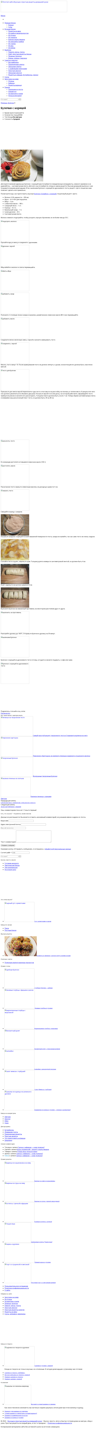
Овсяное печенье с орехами (41, 796)
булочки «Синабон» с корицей (45, 194)
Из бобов (11, 48)
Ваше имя (4, 821)
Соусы (7, 77)
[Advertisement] (48, 135)
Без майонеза (13, 62)
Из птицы (12, 35)
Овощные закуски (15, 73)
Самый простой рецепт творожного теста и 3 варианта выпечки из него (60, 736)
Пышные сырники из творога (14, 1377)
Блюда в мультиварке (16, 39)
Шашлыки (8, 1140)
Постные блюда (10, 930)
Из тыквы (12, 44)
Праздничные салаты (16, 64)
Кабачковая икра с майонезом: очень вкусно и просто (18, 803)
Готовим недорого (12, 863)
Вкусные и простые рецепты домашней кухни (25, 1421)
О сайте (7, 1290)
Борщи (11, 25)
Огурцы (11, 81)
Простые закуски (14, 71)
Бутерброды (9, 1130)
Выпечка (8, 50)
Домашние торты (11, 1132)
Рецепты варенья (15, 85)
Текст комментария (8, 842)
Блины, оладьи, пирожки (17, 58)
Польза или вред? (15, 96)
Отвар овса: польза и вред (27, 1151)
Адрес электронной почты (10, 824)
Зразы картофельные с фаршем (11, 807)
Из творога (12, 37)
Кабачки (11, 83)
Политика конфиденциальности (17, 1288)
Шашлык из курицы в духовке (14, 1417)
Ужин (7, 1123)
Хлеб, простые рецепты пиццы (19, 54)
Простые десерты (11, 1136)
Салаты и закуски (11, 60)
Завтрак (4, 799)
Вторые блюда (10, 29)
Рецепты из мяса (14, 31)
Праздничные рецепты (13, 1134)
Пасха (7, 928)
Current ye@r (6, 853)
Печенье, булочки (15, 56)
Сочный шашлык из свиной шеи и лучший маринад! (21, 1413)
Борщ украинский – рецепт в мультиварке (33, 1149)
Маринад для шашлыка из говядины (16, 1411)
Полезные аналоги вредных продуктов (19, 963)
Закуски (7, 1119)
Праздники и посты (15, 89)
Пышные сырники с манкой (13, 1379)
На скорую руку (10, 870)
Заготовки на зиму (12, 79)
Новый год (12, 91)
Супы (10, 27)
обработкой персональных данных (58, 849)
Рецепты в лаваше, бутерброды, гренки (23, 75)
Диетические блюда (12, 865)
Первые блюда (10, 23)
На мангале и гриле (15, 94)
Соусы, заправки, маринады (15, 1314)
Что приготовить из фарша (15, 1138)
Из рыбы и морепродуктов (18, 33)
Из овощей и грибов (16, 42)
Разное (7, 87)
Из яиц (10, 46)
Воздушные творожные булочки (45, 776)
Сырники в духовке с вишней (43, 1366)
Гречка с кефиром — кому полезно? (31, 1147)
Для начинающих (11, 867)
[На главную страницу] (48, 6)
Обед (6, 1121)
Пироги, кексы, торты (16, 52)
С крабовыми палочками (17, 69)
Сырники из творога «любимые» (15, 1373)
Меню (3, 16)
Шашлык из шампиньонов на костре (16, 1415)
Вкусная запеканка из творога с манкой (17, 1375)
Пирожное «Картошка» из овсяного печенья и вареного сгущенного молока (61, 756)
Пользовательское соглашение (16, 1286)
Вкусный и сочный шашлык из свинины (43, 1404)
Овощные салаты (14, 67)
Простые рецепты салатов (14, 1310)
